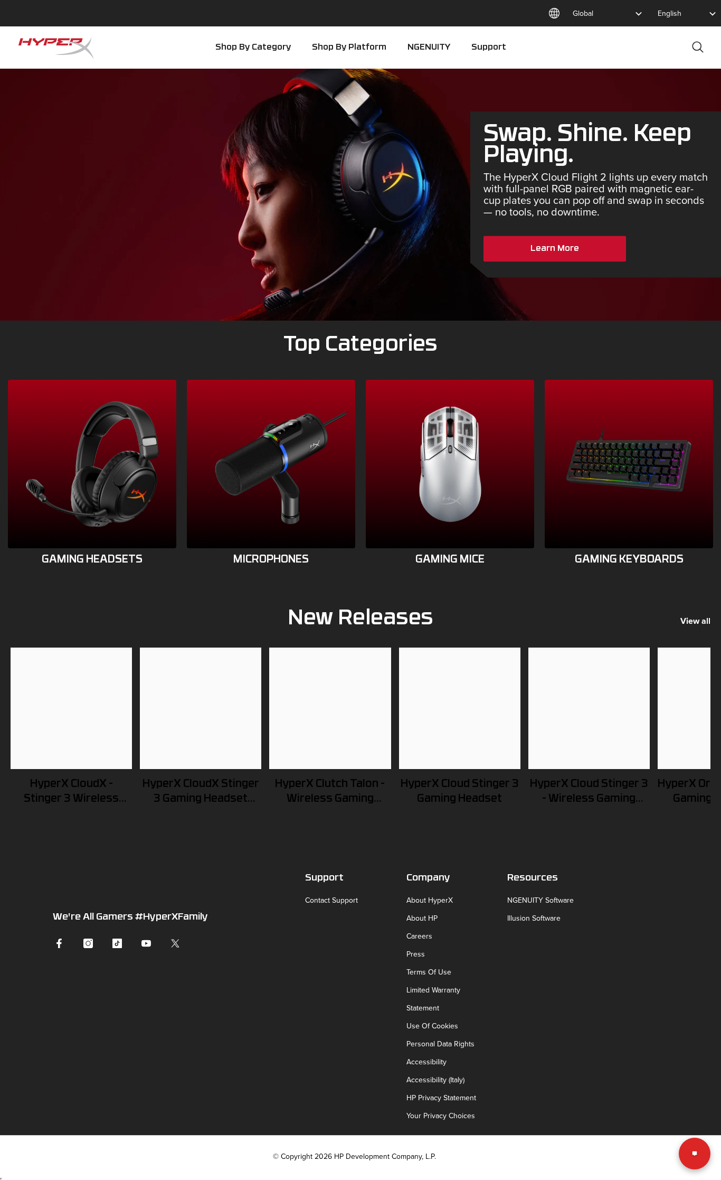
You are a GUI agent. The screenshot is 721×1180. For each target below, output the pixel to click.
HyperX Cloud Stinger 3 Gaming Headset (460, 791)
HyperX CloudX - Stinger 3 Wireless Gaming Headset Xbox (71, 793)
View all (695, 621)
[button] (17, 257)
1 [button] (353, 302)
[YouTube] (146, 943)
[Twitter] (175, 943)
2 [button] (368, 302)
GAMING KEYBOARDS (629, 560)
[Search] (698, 47)
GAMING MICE (450, 560)
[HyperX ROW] (92, 464)
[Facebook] (59, 943)
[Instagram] (88, 943)
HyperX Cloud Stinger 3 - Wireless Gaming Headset (589, 793)
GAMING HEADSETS (92, 560)
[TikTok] (117, 943)
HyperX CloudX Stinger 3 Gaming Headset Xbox (201, 793)
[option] (360, 195)
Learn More (554, 249)
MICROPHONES (271, 560)
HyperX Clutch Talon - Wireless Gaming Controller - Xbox (330, 793)
